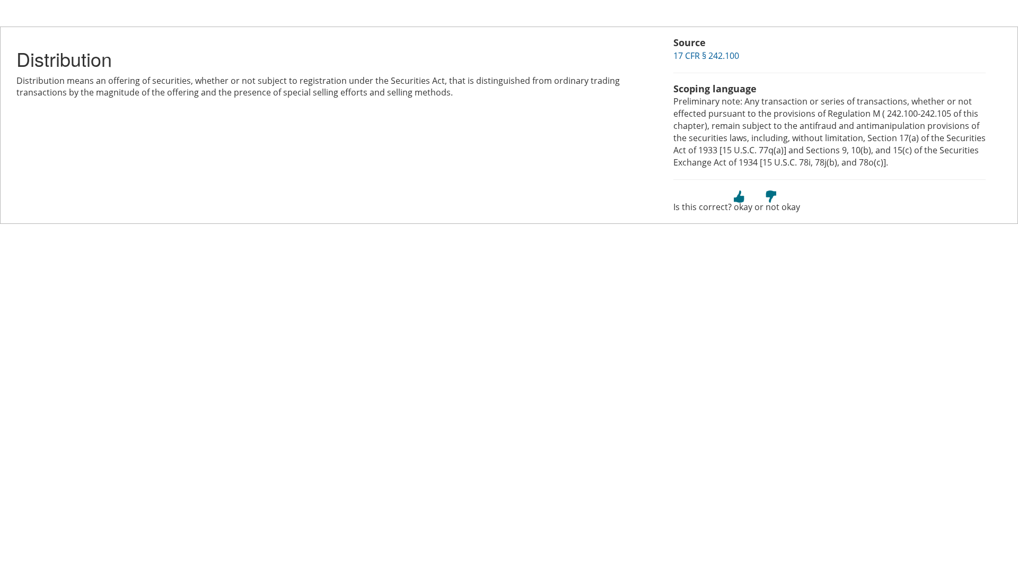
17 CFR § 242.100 (706, 56)
